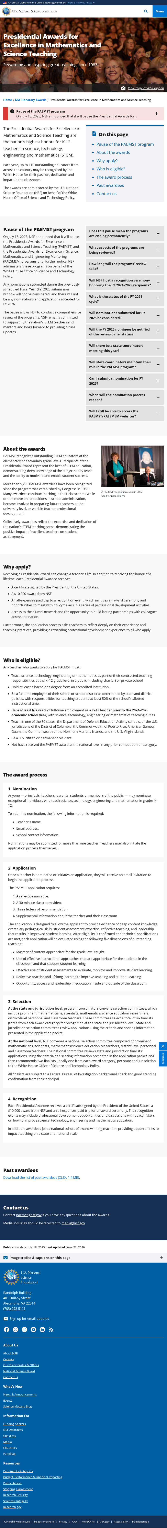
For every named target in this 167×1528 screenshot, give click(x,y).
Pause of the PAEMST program (125, 144)
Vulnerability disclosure (16, 1521)
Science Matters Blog (17, 1406)
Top (160, 1232)
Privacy (63, 1521)
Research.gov (12, 1507)
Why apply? (107, 160)
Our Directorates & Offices (21, 1365)
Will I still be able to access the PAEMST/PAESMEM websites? (113, 413)
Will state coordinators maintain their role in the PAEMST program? (120, 364)
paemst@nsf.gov (29, 1215)
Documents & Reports (18, 1471)
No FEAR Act (88, 1521)
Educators (10, 1448)
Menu (160, 11)
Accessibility (121, 1521)
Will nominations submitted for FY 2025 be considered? (117, 315)
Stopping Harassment (18, 1489)
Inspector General (44, 1521)
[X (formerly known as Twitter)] (15, 1329)
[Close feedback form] (163, 1046)
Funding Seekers (14, 1424)
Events (7, 1400)
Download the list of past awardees (41, 1177)
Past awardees (110, 185)
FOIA (74, 1521)
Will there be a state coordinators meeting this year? (116, 348)
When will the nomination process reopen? (117, 397)
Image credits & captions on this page (40, 1257)
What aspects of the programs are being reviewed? (116, 250)
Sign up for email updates (29, 1318)
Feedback (163, 1058)
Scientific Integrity (15, 1501)
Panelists (9, 1454)
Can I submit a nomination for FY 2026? (116, 381)
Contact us (107, 193)
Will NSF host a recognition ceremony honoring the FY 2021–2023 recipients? (120, 282)
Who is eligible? (111, 169)
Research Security (15, 1495)
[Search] (146, 11)
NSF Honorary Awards (30, 100)
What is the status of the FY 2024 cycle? (115, 299)
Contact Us (10, 1377)
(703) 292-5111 (14, 1308)
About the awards (113, 152)
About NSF (10, 1353)
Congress (9, 1436)
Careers (8, 1359)
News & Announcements (20, 1394)
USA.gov (104, 1521)
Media (7, 1442)
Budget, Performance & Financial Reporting (32, 1477)
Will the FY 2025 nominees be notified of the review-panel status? (119, 331)
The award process (114, 177)
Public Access (12, 1483)
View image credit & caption (146, 88)
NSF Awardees (13, 1430)
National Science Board (19, 1371)
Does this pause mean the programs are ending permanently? (118, 233)
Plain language (140, 1521)
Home (7, 100)
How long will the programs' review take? (117, 266)
